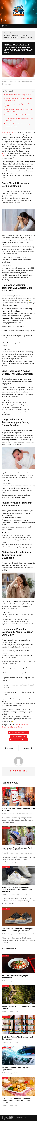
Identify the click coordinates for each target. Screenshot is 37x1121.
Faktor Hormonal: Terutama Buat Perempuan (18, 115)
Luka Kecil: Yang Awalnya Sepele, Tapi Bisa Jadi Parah (18, 105)
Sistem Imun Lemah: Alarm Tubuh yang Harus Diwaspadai (19, 119)
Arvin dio (29, 853)
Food (5, 1078)
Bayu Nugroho (29, 81)
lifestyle (4, 156)
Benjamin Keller (31, 934)
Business (6, 1017)
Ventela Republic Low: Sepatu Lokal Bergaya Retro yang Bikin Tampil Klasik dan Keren (17, 889)
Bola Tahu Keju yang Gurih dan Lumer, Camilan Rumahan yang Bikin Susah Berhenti (17, 1100)
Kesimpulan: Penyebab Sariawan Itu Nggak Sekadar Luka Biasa (18, 125)
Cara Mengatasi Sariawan (18, 733)
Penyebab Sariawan (8, 132)
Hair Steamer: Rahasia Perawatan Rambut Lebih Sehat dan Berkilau (18, 849)
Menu (5, 26)
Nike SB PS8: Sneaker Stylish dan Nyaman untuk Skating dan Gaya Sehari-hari (18, 930)
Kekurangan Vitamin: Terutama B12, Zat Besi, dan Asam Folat (18, 99)
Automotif (7, 1047)
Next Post (27, 748)
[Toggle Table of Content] (31, 91)
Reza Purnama (28, 814)
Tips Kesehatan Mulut (18, 740)
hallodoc (5, 153)
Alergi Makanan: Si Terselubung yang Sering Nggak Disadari (18, 110)
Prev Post (10, 748)
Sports (5, 986)
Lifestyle (6, 788)
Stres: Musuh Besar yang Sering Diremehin (18, 95)
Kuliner (6, 955)
